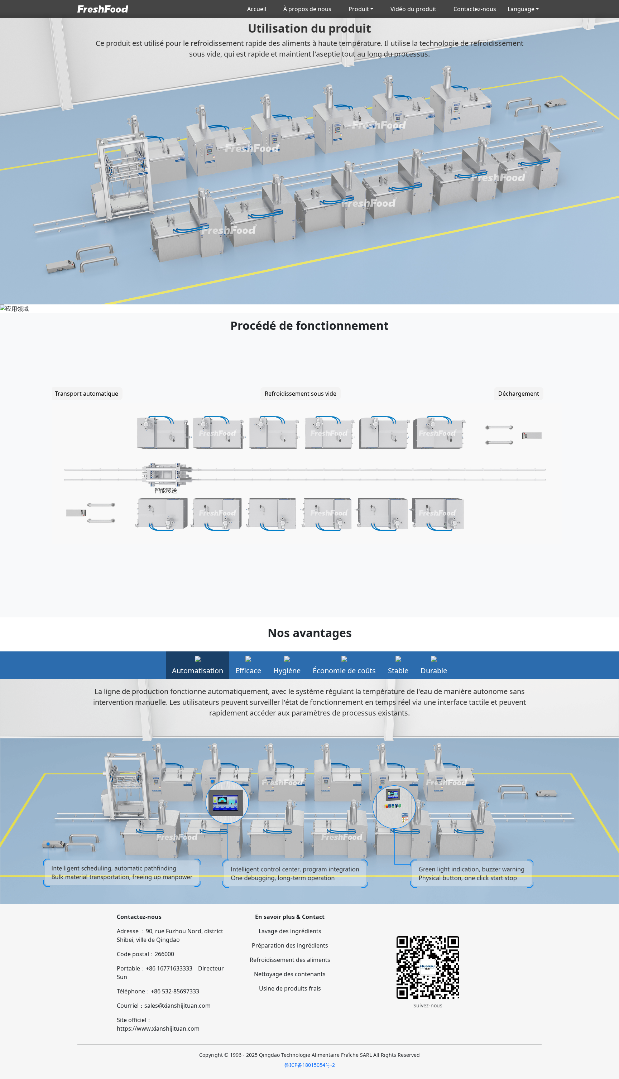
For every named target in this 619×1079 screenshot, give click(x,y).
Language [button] (521, 9)
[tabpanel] (309, 791)
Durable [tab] (434, 670)
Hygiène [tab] (287, 670)
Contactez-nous (475, 9)
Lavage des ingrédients (290, 931)
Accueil (256, 9)
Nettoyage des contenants (290, 974)
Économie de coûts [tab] (344, 670)
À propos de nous (307, 9)
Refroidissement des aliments (290, 960)
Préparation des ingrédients (290, 945)
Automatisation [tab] (197, 670)
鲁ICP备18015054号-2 (309, 1064)
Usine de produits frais (290, 988)
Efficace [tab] (248, 670)
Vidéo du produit (413, 9)
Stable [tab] (398, 670)
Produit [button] (359, 9)
